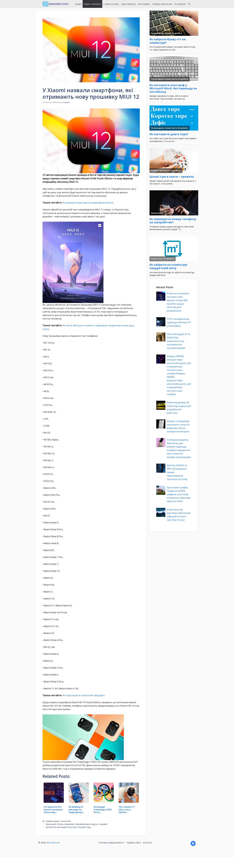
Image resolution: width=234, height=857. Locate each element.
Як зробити (180, 4)
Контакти (147, 842)
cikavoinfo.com (53, 842)
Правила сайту (133, 842)
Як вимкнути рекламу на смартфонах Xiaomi (88, 202)
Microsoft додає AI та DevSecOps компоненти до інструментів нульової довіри (178, 341)
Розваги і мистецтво (162, 4)
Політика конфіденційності (111, 842)
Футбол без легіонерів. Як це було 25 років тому (68, 827)
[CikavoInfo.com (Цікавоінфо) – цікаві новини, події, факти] (55, 4)
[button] (189, 4)
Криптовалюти (128, 4)
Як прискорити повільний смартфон (84, 695)
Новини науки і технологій (58, 821)
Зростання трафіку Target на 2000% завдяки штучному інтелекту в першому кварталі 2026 (179, 494)
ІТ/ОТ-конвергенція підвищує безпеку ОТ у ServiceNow (179, 322)
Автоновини (144, 4)
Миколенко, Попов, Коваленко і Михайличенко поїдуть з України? (77, 824)
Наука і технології (92, 4)
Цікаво (78, 4)
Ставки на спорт (111, 4)
